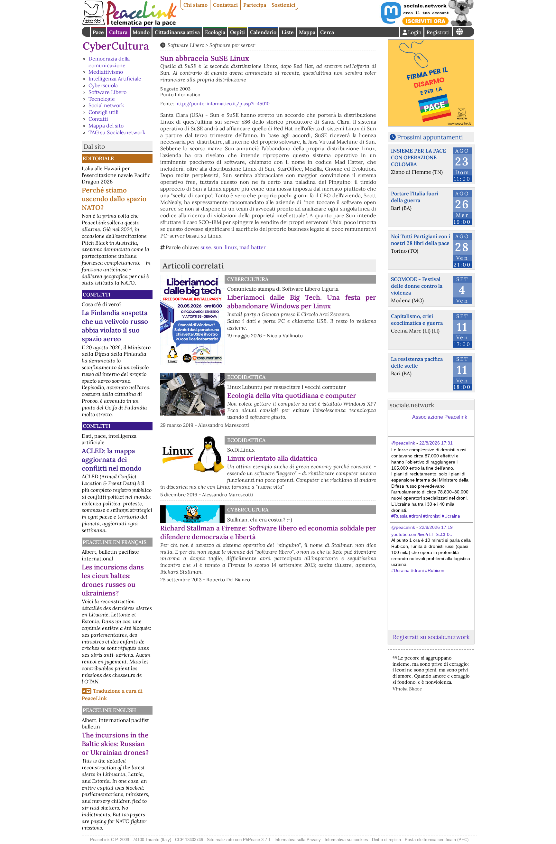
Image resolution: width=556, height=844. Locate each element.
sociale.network (412, 405)
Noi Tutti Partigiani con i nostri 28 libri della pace (420, 239)
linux (231, 247)
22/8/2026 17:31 (436, 442)
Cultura (118, 32)
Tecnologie (101, 99)
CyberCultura (116, 45)
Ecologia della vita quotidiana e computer (291, 395)
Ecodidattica (246, 377)
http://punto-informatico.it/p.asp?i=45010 (222, 104)
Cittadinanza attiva (177, 32)
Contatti (98, 119)
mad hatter (252, 247)
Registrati (438, 32)
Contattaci (225, 5)
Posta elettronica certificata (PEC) (436, 839)
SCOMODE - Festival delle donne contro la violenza (416, 286)
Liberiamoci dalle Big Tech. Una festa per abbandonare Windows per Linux (301, 301)
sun (218, 247)
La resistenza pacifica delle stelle (417, 362)
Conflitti (96, 294)
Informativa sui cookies (346, 839)
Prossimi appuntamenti (430, 137)
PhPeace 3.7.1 (257, 839)
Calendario (263, 32)
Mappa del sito (106, 125)
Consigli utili (103, 112)
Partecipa (254, 5)
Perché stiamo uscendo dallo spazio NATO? (114, 199)
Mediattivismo (105, 72)
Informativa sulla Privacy (297, 839)
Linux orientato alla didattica (272, 458)
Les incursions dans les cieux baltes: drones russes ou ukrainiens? (113, 580)
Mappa (307, 32)
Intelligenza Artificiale (114, 78)
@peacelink (403, 442)
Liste (288, 32)
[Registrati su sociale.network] (426, 24)
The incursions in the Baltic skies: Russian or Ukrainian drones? (115, 744)
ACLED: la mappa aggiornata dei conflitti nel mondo (112, 459)
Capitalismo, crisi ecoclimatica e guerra (417, 319)
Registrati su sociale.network (431, 637)
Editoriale (98, 158)
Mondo (141, 32)
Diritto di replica (386, 839)
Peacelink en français (114, 542)
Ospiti (237, 32)
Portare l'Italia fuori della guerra (414, 196)
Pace (98, 32)
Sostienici (283, 5)
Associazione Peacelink (439, 417)
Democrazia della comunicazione (109, 62)
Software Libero (107, 92)
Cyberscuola (103, 85)
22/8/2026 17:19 (436, 527)
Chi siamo (195, 5)
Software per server (232, 45)
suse (205, 247)
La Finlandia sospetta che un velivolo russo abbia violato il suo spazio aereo (115, 325)
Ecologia (215, 32)
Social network (106, 105)
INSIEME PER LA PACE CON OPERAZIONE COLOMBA (418, 157)
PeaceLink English (109, 710)
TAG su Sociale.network (116, 132)
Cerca (327, 32)
